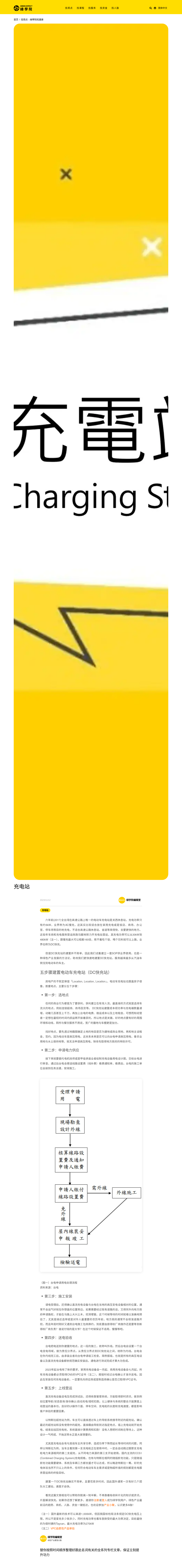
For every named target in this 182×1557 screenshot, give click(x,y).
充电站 (45, 910)
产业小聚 (109, 1505)
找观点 (69, 8)
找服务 (92, 8)
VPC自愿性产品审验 (63, 1528)
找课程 (80, 8)
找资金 (104, 8)
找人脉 (115, 8)
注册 (96, 1500)
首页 (16, 19)
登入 (104, 1500)
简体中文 (162, 8)
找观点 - (32, 19)
